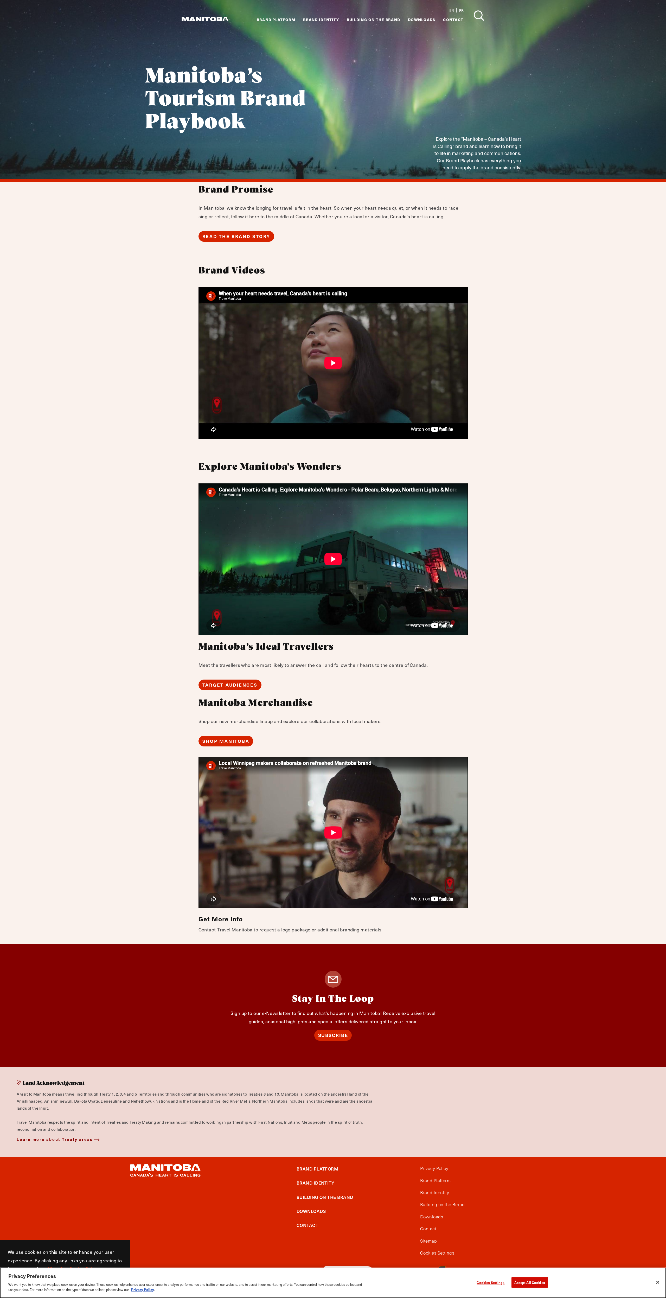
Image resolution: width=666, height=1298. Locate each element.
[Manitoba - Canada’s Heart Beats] (205, 19)
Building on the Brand (373, 19)
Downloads (421, 19)
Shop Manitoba (225, 741)
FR (461, 10)
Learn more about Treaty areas (55, 1139)
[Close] (657, 1282)
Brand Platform (276, 19)
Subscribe (333, 1035)
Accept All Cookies (529, 1282)
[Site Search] (478, 15)
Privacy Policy (434, 1168)
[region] (333, 1283)
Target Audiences (230, 684)
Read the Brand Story (236, 236)
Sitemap (428, 1240)
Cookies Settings (490, 1282)
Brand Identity (321, 19)
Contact (453, 19)
